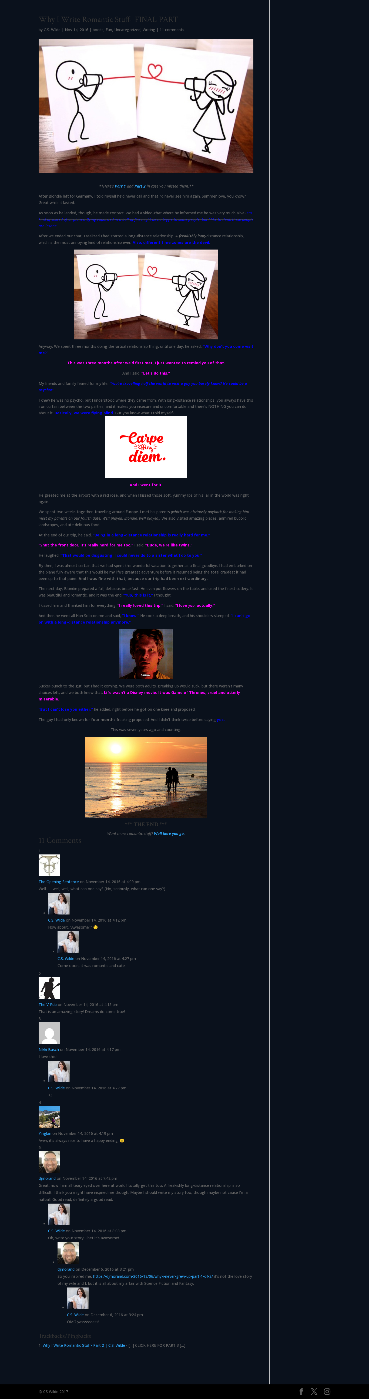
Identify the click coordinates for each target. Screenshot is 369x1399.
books (98, 29)
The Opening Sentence (59, 881)
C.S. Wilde (52, 29)
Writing (149, 29)
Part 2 (140, 186)
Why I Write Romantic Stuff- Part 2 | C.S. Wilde (84, 1345)
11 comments (172, 29)
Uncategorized (127, 29)
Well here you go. (169, 833)
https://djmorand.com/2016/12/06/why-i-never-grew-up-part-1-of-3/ (153, 1276)
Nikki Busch (49, 1049)
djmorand (47, 1178)
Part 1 (120, 186)
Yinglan (45, 1133)
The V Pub (48, 1004)
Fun (109, 29)
